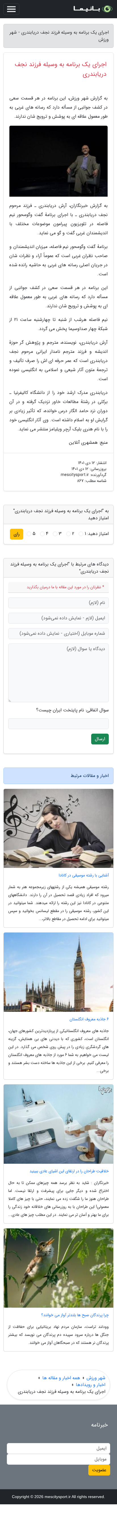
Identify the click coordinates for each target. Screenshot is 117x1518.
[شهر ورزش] (93, 9)
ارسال (100, 738)
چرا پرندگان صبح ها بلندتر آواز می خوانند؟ (75, 1315)
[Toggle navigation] (11, 9)
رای (17, 534)
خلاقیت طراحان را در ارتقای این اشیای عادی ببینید (69, 1171)
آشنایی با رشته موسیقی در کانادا (84, 875)
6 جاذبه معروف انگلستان (89, 1019)
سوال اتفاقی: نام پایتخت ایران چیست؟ (72, 710)
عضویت (99, 1470)
